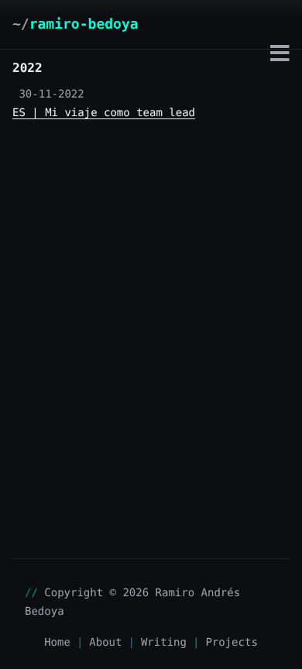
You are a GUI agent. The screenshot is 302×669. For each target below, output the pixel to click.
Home (57, 642)
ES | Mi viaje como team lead (103, 113)
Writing (164, 642)
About (105, 642)
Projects (231, 642)
